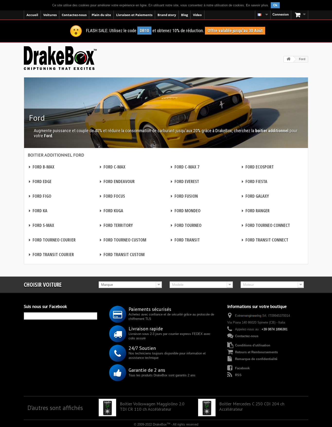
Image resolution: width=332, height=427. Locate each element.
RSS (238, 375)
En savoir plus (257, 5)
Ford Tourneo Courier (52, 240)
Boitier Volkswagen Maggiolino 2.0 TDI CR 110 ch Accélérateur (152, 406)
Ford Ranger (256, 211)
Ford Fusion (184, 196)
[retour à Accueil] (288, 59)
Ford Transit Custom (122, 254)
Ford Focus (112, 196)
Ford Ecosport (258, 167)
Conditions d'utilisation (252, 345)
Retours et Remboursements (256, 352)
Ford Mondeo (186, 211)
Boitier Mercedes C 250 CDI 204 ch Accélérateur (251, 406)
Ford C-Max (112, 167)
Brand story (166, 15)
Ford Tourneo (186, 225)
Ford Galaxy (255, 196)
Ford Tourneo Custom (123, 240)
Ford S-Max (41, 225)
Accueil (32, 15)
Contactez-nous (74, 15)
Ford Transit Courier (51, 254)
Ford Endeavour (117, 181)
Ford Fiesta (254, 181)
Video (197, 15)
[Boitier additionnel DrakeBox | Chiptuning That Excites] (60, 58)
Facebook (242, 368)
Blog (184, 15)
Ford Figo (40, 196)
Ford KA (38, 211)
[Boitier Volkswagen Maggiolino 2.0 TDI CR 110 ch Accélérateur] (107, 407)
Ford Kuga (111, 211)
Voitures (50, 15)
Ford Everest (185, 181)
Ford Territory (116, 225)
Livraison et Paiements (134, 15)
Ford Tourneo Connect (266, 225)
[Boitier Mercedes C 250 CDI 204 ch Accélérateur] (206, 407)
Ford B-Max (41, 167)
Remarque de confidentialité (256, 359)
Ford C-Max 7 (185, 167)
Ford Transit (185, 240)
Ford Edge (40, 181)
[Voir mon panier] (299, 14)
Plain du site (101, 15)
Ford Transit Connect (265, 240)
